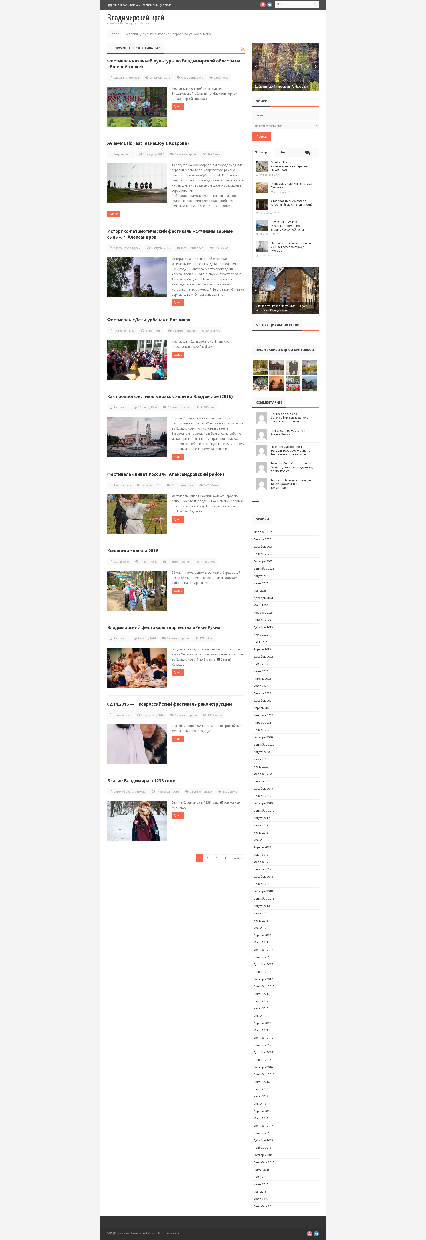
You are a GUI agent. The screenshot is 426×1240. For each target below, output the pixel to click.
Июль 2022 (261, 664)
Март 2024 (261, 605)
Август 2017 (262, 994)
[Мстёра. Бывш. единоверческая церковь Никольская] (262, 166)
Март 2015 (261, 1199)
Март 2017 (261, 1030)
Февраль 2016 (263, 1126)
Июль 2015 (261, 1177)
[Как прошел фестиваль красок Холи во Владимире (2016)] (137, 437)
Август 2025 (262, 576)
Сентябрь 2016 (264, 1074)
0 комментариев (192, 78)
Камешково (121, 562)
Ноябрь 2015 (262, 1148)
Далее (178, 106)
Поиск (261, 136)
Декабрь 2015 (263, 1140)
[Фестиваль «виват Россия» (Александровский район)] (137, 514)
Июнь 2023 (261, 642)
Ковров (118, 154)
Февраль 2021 (263, 715)
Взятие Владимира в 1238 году (141, 780)
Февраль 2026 (263, 532)
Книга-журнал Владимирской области (135, 1233)
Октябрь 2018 (263, 891)
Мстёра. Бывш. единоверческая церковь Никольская (289, 166)
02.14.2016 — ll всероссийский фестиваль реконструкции (169, 704)
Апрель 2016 (262, 1111)
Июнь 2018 (261, 920)
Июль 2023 (261, 635)
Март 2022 (261, 686)
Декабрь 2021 (263, 701)
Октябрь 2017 (263, 979)
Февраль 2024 (263, 613)
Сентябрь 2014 (264, 1206)
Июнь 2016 (261, 1096)
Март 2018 (261, 942)
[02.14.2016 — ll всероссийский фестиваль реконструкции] (137, 744)
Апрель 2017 (262, 1023)
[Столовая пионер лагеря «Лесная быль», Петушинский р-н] (262, 204)
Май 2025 (260, 591)
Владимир (120, 78)
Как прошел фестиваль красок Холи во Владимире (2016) (170, 396)
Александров (122, 248)
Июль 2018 (261, 913)
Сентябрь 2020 (264, 744)
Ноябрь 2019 (262, 796)
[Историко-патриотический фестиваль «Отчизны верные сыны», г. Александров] (137, 277)
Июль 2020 (261, 759)
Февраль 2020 (263, 774)
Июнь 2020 (261, 766)
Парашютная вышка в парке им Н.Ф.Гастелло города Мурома (291, 247)
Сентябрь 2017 (264, 986)
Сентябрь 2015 (264, 1162)
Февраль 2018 (263, 950)
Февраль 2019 (263, 862)
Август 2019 (262, 818)
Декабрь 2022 (263, 657)
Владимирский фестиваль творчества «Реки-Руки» (163, 627)
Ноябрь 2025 (262, 554)
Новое (285, 152)
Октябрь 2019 (263, 803)
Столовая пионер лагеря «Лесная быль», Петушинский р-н (292, 204)
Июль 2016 (261, 1089)
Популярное (263, 152)
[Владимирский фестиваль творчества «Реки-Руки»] (137, 668)
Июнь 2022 (261, 671)
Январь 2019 (262, 869)
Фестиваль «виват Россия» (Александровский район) (165, 474)
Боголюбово (122, 715)
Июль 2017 (261, 1001)
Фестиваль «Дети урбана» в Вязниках (148, 319)
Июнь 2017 (261, 1008)
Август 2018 (262, 906)
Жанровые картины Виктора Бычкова (291, 185)
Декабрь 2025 (263, 547)
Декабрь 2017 (263, 964)
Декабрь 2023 (263, 627)
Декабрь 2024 (263, 598)
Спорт (128, 154)
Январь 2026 (262, 539)
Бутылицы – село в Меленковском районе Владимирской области (287, 225)
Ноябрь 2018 (262, 884)
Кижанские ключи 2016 (132, 550)
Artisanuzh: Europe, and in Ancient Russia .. (288, 432)
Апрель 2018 (262, 935)
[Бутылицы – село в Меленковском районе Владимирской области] (262, 225)
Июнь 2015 (261, 1184)
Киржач (134, 78)
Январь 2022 (262, 693)
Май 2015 (260, 1192)
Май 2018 (260, 928)
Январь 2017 (262, 1045)
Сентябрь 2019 (264, 810)
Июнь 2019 (261, 832)
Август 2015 (262, 1170)
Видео (118, 331)
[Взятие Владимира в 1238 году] (137, 821)
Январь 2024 (262, 620)
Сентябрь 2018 (264, 898)
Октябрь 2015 (263, 1155)
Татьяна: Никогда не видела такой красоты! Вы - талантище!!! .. (291, 484)
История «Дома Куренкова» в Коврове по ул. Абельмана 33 (170, 34)
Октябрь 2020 (263, 737)
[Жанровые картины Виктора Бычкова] (262, 187)
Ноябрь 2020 (262, 730)
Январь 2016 (262, 1133)
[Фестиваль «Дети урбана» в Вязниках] (137, 360)
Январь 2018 (262, 957)
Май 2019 (260, 840)
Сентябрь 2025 (264, 569)
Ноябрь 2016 (262, 1060)
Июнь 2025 (261, 583)
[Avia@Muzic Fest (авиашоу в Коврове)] (137, 183)
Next (236, 858)
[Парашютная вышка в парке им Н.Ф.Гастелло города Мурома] (262, 246)
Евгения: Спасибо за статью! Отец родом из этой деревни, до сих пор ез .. (292, 467)
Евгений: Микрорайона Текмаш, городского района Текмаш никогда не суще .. (290, 450)
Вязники (129, 331)
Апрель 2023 (262, 649)
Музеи (136, 248)
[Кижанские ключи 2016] (137, 591)
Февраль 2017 (263, 1038)
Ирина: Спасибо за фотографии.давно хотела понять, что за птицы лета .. (290, 417)
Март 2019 (261, 854)
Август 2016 (262, 1082)
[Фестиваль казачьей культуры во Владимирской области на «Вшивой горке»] (137, 107)
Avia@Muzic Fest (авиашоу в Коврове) (148, 143)
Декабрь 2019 (263, 788)
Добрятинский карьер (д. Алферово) (281, 86)
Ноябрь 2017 (262, 972)
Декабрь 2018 (263, 876)
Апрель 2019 (262, 847)
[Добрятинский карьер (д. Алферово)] (285, 67)
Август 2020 (262, 752)
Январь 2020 (262, 781)
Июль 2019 (261, 825)
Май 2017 (260, 1016)
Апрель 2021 (262, 708)
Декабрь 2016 (263, 1052)
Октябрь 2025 (263, 561)
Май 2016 (260, 1104)
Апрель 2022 (262, 679)
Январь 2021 (262, 722)
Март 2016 (261, 1118)
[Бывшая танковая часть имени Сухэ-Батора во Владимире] (285, 290)
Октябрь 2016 (263, 1067)
